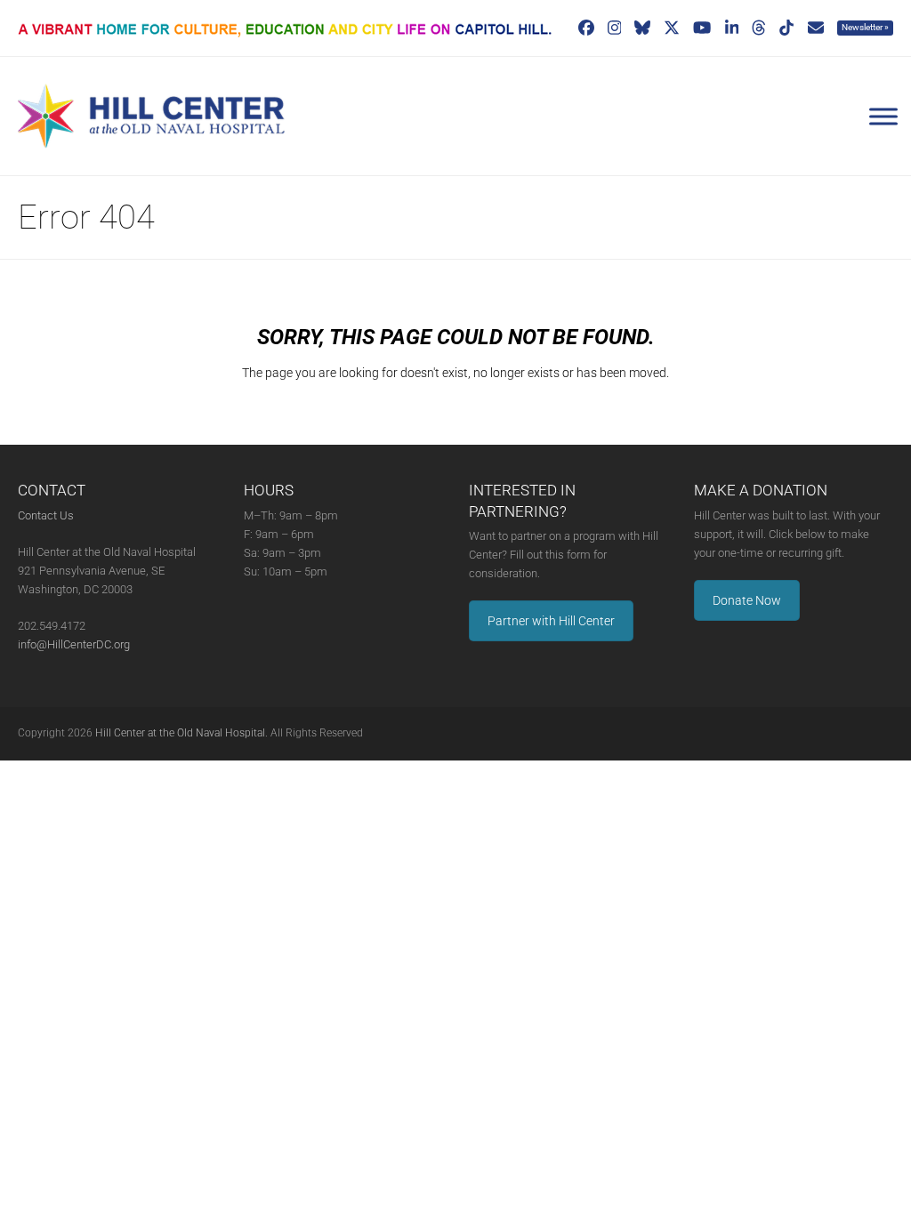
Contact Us (46, 515)
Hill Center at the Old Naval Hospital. (181, 733)
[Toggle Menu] (883, 116)
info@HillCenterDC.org (74, 644)
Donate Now (747, 600)
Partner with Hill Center (551, 621)
